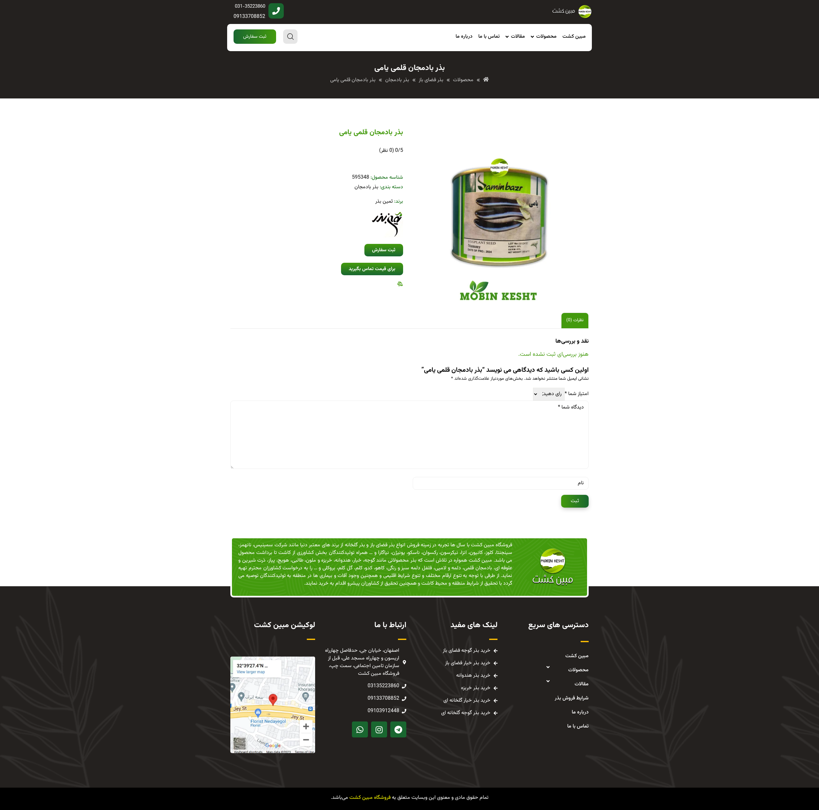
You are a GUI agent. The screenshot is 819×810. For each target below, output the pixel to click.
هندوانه (343, 561)
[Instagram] (379, 729)
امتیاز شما (577, 394)
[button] (255, 36)
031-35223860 (250, 6)
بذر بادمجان (366, 187)
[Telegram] (398, 729)
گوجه (369, 561)
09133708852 (249, 17)
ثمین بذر (384, 202)
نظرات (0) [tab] (575, 320)
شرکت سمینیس (270, 545)
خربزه (326, 561)
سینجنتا (504, 553)
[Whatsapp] (360, 729)
